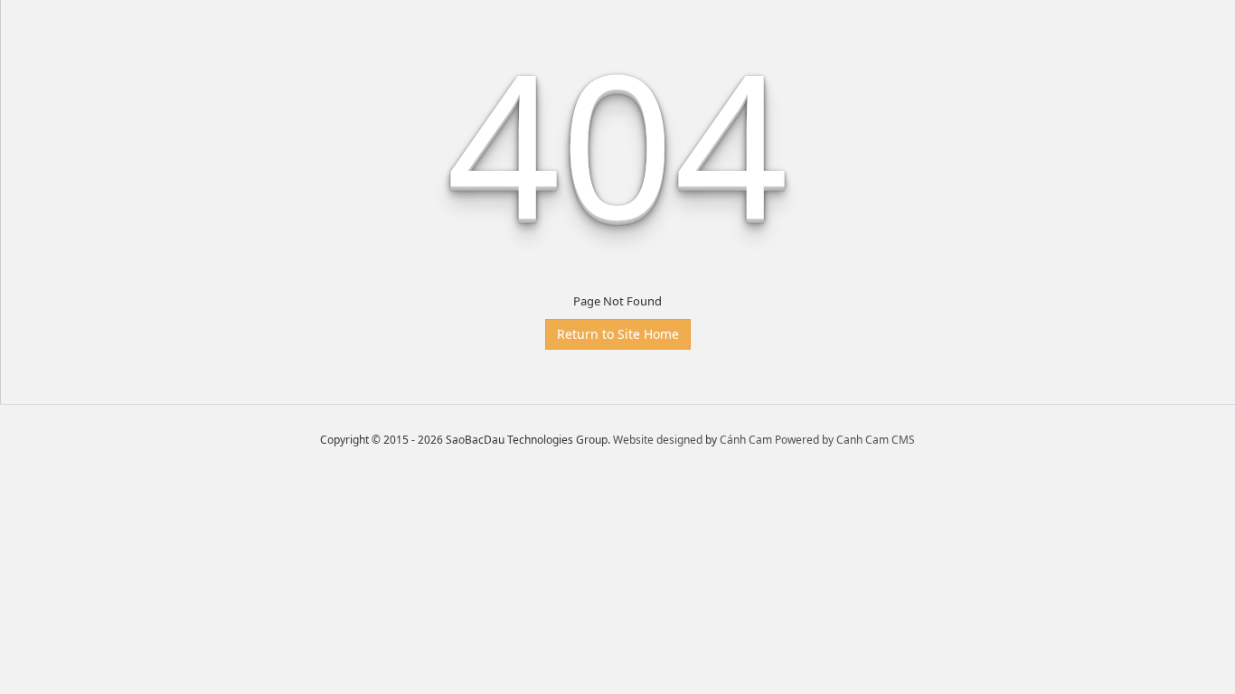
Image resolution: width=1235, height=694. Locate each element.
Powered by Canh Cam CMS (845, 439)
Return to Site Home (618, 333)
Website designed (657, 439)
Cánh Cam (746, 439)
